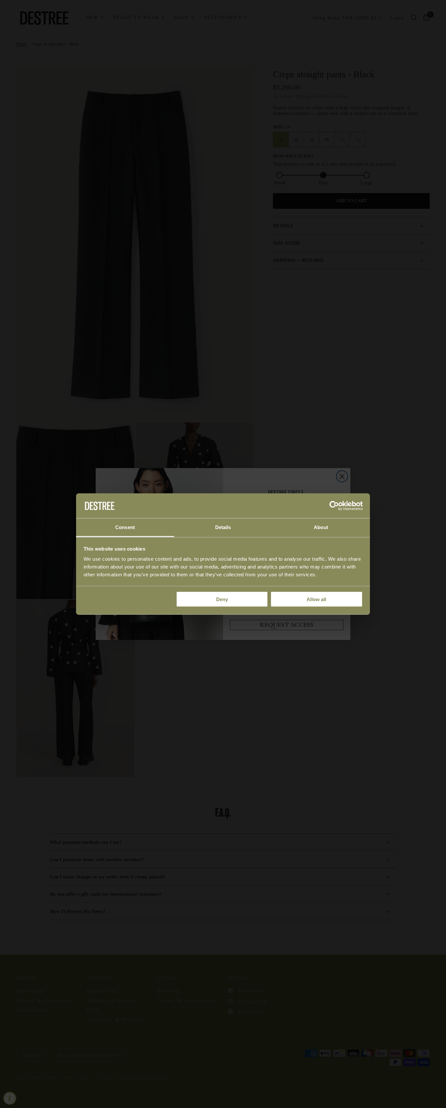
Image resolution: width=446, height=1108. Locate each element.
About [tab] (321, 527)
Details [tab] (223, 527)
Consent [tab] (125, 527)
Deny (222, 599)
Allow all (316, 599)
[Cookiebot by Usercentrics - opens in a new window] (334, 505)
